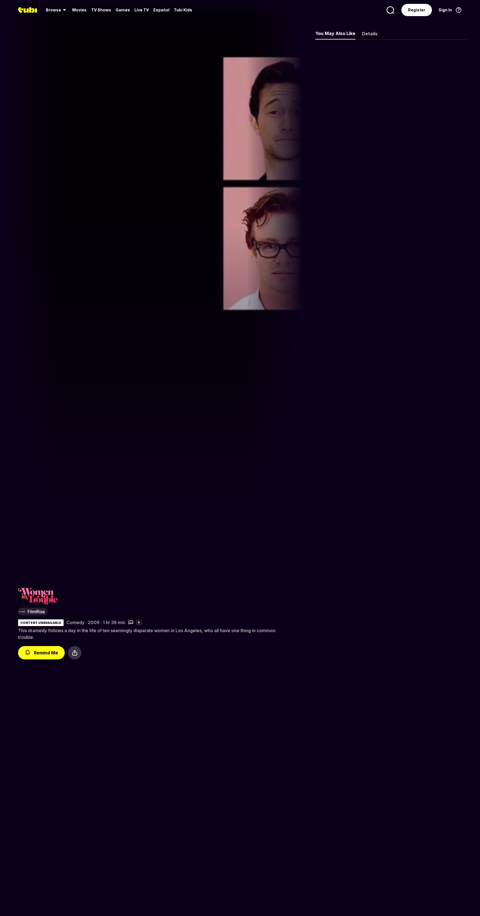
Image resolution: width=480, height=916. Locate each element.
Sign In (445, 10)
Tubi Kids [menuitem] (183, 10)
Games (123, 10)
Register (416, 10)
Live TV (141, 10)
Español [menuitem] (161, 10)
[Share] (74, 652)
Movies (79, 10)
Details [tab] (370, 33)
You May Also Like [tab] (335, 33)
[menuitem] (57, 10)
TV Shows (101, 10)
